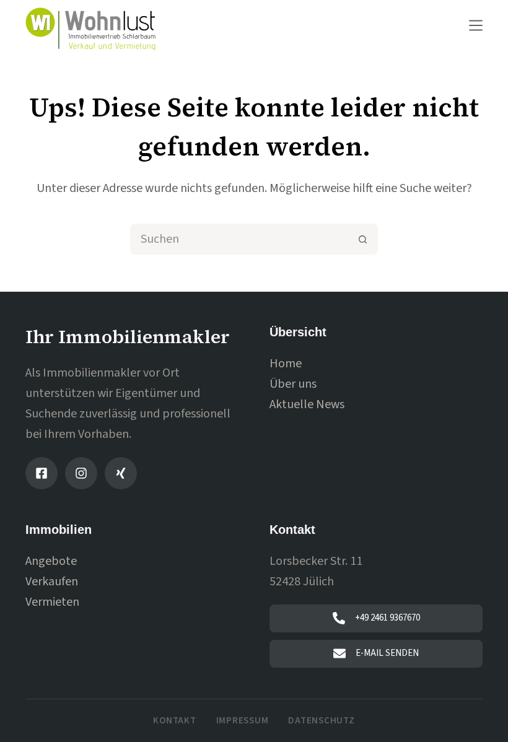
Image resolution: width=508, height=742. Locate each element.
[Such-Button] (362, 239)
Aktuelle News (306, 404)
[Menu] (476, 25)
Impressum (242, 721)
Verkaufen (51, 581)
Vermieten (52, 602)
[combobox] (239, 239)
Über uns (293, 384)
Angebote (51, 561)
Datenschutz (321, 721)
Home (285, 363)
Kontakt (174, 721)
